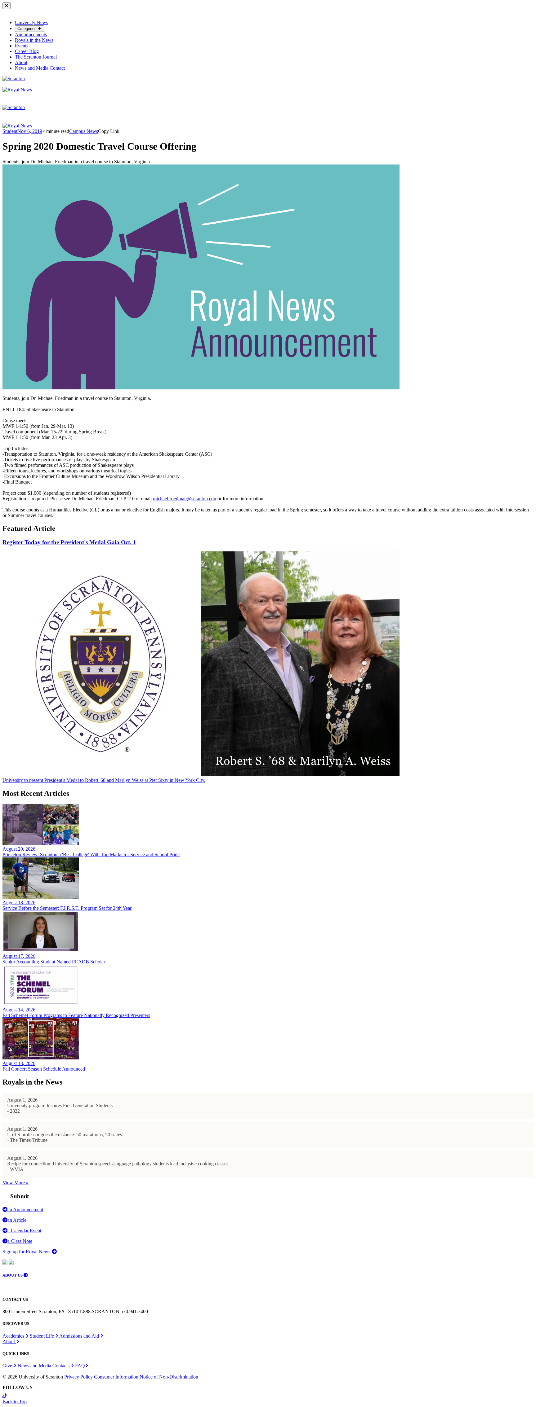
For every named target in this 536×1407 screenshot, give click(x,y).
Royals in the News (34, 40)
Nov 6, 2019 (29, 131)
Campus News (83, 131)
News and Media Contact (40, 68)
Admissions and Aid (79, 1336)
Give (7, 1365)
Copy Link (108, 131)
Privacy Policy (78, 1376)
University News (31, 22)
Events (21, 45)
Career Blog (27, 51)
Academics (13, 1336)
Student (9, 131)
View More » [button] (15, 1182)
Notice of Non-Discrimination (169, 1376)
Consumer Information (116, 1376)
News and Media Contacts (44, 1365)
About (21, 62)
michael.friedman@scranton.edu (184, 498)
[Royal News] (17, 89)
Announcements (31, 34)
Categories (27, 28)
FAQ (80, 1365)
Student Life (42, 1336)
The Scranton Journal (36, 56)
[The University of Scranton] (13, 78)
